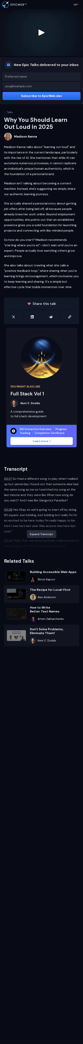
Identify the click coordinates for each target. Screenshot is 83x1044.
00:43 (8, 541)
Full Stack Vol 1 (27, 394)
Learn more (40, 441)
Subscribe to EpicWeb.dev (41, 96)
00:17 (8, 479)
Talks (10, 112)
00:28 (8, 510)
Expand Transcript (41, 534)
